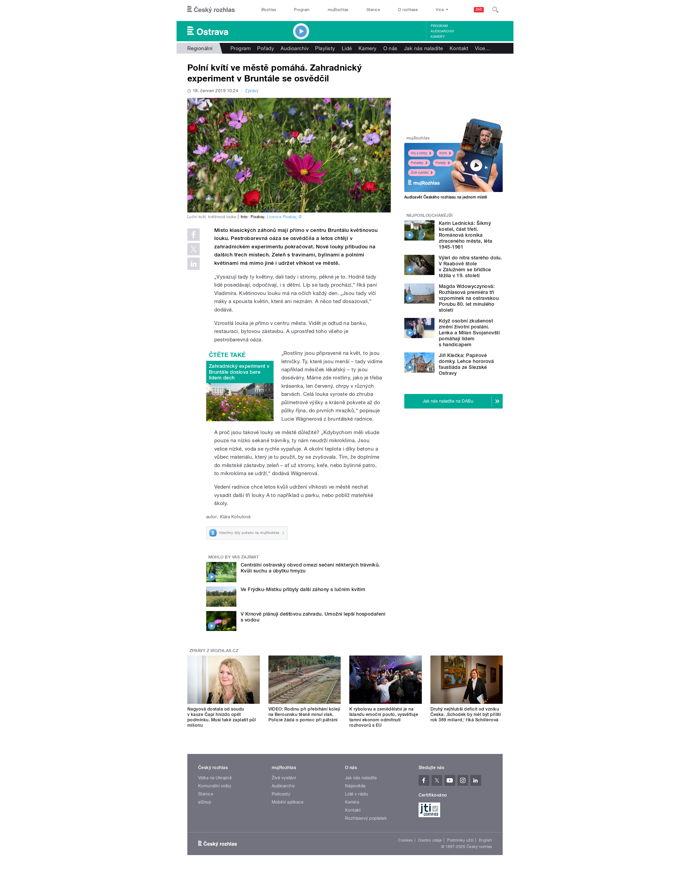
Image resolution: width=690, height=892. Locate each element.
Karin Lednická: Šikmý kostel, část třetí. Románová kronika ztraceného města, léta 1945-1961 (465, 235)
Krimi (443, 153)
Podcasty (281, 794)
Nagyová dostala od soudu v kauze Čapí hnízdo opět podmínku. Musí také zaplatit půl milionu (221, 717)
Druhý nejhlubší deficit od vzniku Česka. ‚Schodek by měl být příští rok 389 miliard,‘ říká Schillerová (465, 714)
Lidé (347, 48)
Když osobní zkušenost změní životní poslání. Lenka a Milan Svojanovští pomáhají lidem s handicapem (469, 332)
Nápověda (355, 785)
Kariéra (352, 802)
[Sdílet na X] (193, 249)
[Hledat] (495, 9)
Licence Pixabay (281, 217)
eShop (204, 802)
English (485, 840)
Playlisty (325, 48)
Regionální (200, 48)
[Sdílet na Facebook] (193, 234)
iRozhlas (268, 10)
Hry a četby (419, 153)
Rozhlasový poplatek (366, 818)
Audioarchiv (442, 31)
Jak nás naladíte (423, 48)
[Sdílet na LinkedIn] (193, 264)
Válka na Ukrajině (215, 777)
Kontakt (459, 48)
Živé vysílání (420, 172)
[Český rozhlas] (211, 9)
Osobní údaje (430, 840)
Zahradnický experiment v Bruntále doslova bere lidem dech (239, 371)
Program (301, 10)
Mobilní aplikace (288, 802)
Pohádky (417, 163)
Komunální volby (214, 785)
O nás (390, 48)
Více (482, 48)
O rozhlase (408, 10)
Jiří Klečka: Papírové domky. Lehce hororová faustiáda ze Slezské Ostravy (466, 364)
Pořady (265, 48)
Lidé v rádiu (356, 794)
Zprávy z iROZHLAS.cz (214, 650)
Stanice (373, 10)
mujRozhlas (338, 10)
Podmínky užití (460, 840)
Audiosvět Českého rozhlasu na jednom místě (445, 197)
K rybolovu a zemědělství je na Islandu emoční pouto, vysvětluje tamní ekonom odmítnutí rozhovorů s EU (383, 717)
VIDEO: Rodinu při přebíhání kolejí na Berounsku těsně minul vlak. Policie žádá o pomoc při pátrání (304, 714)
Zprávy (252, 90)
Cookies (405, 840)
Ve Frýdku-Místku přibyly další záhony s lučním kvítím (303, 589)
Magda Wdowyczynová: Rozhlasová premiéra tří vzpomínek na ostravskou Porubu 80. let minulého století (469, 298)
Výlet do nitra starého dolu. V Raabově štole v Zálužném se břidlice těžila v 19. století (470, 266)
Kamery (438, 37)
